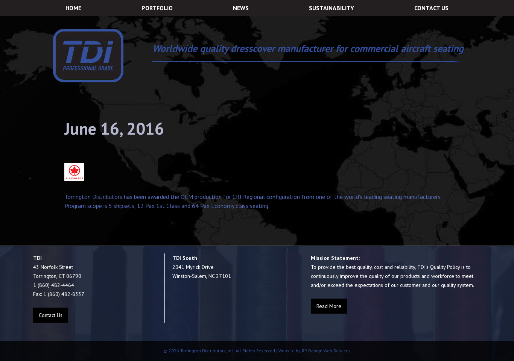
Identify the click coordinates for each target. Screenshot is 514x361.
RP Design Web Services (326, 350)
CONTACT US (431, 8)
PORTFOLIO (157, 8)
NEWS (241, 8)
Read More (328, 306)
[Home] (88, 55)
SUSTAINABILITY (331, 8)
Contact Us (50, 315)
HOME (73, 8)
